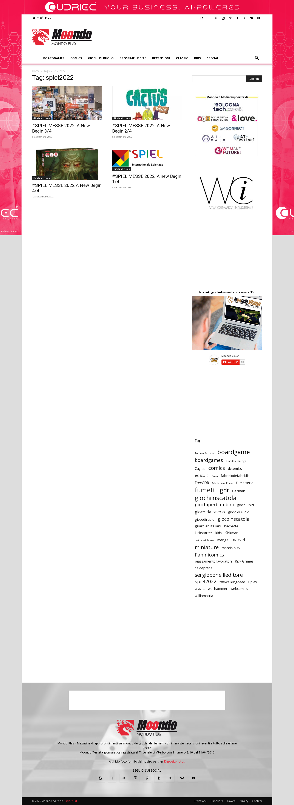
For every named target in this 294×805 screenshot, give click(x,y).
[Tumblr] (237, 18)
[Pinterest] (230, 18)
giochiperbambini (214, 504)
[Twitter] (244, 18)
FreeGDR (202, 483)
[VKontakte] (251, 18)
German (238, 491)
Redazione (200, 801)
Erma (215, 476)
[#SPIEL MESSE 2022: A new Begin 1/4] (147, 158)
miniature (207, 547)
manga (222, 540)
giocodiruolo (204, 519)
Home (36, 71)
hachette (231, 526)
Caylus (200, 468)
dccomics (235, 468)
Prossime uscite (133, 58)
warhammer (217, 588)
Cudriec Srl (70, 801)
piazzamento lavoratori (213, 561)
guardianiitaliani (208, 526)
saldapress (203, 568)
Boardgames (53, 58)
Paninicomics (209, 554)
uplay (252, 582)
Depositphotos (174, 761)
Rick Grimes (244, 561)
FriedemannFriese (222, 483)
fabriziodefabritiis (235, 476)
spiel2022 (206, 581)
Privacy (244, 801)
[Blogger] (202, 18)
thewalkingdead (232, 582)
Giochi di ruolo (101, 58)
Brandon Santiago (236, 461)
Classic (182, 58)
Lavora (231, 801)
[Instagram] (223, 18)
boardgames (209, 460)
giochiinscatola (215, 498)
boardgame (233, 452)
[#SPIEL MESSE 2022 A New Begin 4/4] (67, 162)
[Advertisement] (182, 37)
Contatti (257, 801)
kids (218, 533)
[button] (257, 58)
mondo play (231, 548)
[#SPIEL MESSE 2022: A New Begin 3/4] (67, 103)
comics (216, 468)
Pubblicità (217, 801)
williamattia (204, 596)
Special (213, 58)
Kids (197, 58)
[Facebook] (209, 18)
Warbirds (200, 589)
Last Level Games (204, 540)
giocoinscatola (233, 519)
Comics (76, 58)
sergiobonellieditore (219, 574)
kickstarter (203, 533)
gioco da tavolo (210, 512)
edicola (202, 475)
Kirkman (231, 533)
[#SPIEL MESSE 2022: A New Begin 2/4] (147, 103)
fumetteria (244, 483)
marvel (238, 539)
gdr (224, 490)
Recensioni (161, 58)
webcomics (239, 588)
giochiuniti (245, 505)
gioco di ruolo (238, 512)
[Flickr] (216, 18)
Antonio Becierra (204, 453)
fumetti (206, 490)
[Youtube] (258, 18)
